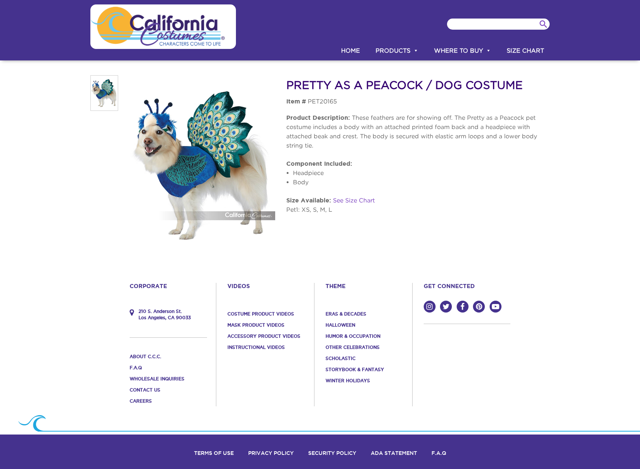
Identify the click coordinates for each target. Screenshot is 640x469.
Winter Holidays (348, 380)
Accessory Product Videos (263, 336)
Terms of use (214, 453)
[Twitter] (446, 307)
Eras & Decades (346, 313)
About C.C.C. (145, 356)
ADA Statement (394, 453)
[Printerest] (479, 307)
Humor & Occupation (353, 336)
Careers (141, 401)
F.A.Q (136, 367)
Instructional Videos (256, 347)
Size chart (525, 50)
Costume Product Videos (260, 313)
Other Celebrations (353, 347)
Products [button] (393, 50)
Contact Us (145, 389)
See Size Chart (354, 200)
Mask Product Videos (255, 325)
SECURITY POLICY (332, 453)
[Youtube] (495, 307)
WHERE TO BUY (458, 50)
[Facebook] (463, 307)
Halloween (340, 325)
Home (350, 50)
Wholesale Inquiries (157, 378)
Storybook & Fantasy (355, 369)
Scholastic (341, 358)
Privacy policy (271, 453)
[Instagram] (430, 307)
